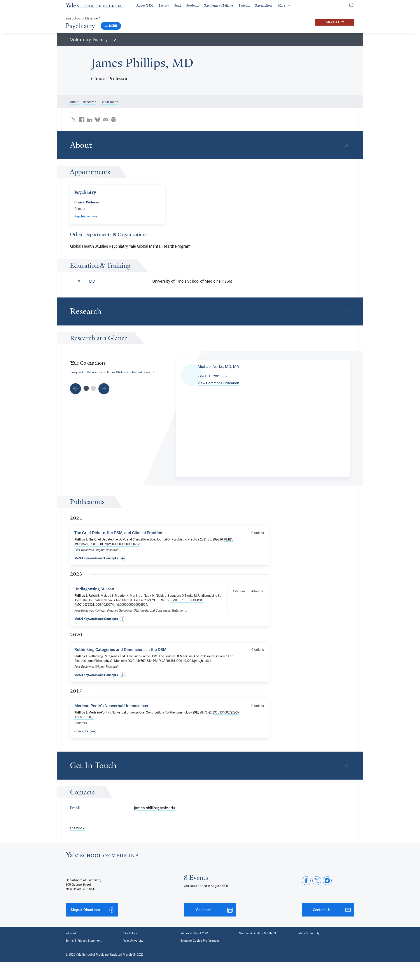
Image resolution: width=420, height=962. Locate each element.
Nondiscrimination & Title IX (257, 933)
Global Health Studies (89, 246)
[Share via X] (74, 119)
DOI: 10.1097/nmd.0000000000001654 (121, 605)
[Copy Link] (346, 145)
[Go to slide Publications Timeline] (75, 388)
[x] (316, 880)
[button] (210, 39)
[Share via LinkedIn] (89, 119)
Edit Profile (77, 828)
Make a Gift (335, 22)
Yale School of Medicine (82, 18)
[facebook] (306, 880)
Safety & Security (308, 933)
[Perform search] (351, 6)
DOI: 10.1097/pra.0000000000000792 (114, 544)
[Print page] (113, 119)
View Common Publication (218, 383)
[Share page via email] (105, 119)
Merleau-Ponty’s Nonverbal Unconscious (111, 705)
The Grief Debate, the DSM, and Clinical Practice (118, 532)
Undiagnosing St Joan (94, 588)
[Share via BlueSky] (97, 119)
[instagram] (327, 880)
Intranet (71, 933)
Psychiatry (80, 26)
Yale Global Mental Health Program (160, 246)
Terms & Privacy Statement (84, 941)
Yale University (133, 941)
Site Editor (130, 933)
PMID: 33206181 (164, 661)
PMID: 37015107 (181, 600)
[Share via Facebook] (81, 119)
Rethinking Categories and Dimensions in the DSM (120, 649)
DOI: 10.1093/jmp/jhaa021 (193, 661)
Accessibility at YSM (194, 933)
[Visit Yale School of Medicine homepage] (102, 855)
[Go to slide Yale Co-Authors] (86, 388)
